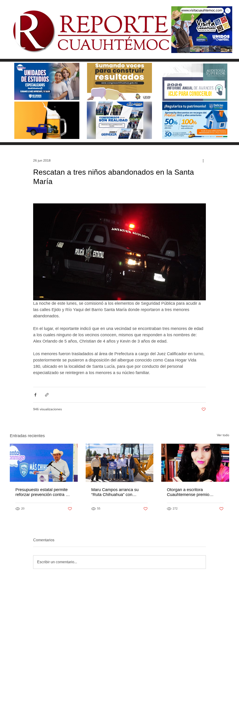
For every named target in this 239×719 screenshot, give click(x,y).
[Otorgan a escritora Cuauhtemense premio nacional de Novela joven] (195, 463)
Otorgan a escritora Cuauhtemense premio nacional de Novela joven (190, 492)
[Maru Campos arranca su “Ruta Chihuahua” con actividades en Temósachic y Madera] (120, 463)
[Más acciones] (203, 160)
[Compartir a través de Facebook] (35, 395)
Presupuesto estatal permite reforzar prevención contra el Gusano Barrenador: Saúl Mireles (42, 492)
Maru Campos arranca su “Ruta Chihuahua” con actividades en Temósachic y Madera (118, 492)
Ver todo (223, 435)
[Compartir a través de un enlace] (47, 395)
